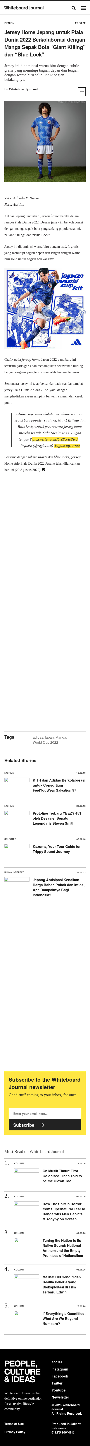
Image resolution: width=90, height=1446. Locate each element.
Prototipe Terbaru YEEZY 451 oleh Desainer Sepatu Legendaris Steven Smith (57, 818)
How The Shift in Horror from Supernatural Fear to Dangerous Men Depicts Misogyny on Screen (64, 1211)
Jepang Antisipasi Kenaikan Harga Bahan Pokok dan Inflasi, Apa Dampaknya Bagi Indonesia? (59, 887)
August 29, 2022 (67, 446)
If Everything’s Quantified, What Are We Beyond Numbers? (64, 1318)
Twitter (57, 1383)
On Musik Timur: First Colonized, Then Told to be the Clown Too (62, 1175)
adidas (38, 737)
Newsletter (60, 1397)
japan (49, 737)
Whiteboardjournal (23, 89)
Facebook (60, 1376)
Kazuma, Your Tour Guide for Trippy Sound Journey (57, 849)
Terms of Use (14, 1424)
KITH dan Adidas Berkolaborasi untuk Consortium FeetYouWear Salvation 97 (59, 785)
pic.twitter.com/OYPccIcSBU (55, 439)
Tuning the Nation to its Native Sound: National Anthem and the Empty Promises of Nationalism (63, 1248)
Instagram (60, 1369)
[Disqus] (45, 546)
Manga (60, 737)
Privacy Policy (14, 1432)
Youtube (59, 1390)
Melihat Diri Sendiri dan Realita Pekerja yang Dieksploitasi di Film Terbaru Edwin (62, 1284)
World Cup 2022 (45, 742)
